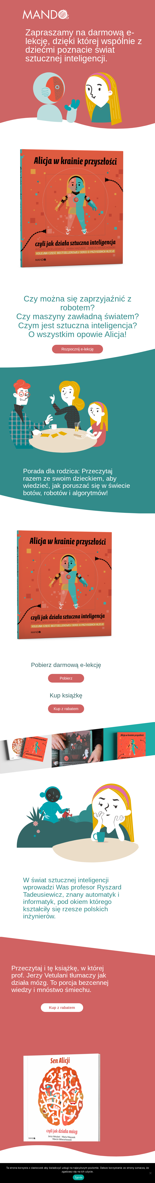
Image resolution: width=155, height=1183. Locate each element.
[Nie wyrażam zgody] (150, 1173)
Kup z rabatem (66, 709)
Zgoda (78, 1177)
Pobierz (66, 678)
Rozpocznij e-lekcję (77, 349)
